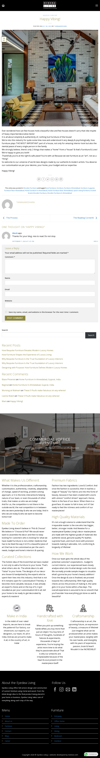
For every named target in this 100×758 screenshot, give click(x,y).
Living (56, 726)
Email (7, 289)
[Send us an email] (68, 689)
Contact (8, 731)
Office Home (59, 721)
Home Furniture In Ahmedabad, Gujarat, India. (40, 379)
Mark (14, 233)
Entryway (58, 716)
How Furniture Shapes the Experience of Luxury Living (27, 354)
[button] (3, 5)
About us (8, 721)
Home (7, 716)
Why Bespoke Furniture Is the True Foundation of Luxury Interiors (32, 359)
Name (7, 278)
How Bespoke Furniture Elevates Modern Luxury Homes (27, 350)
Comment (10, 257)
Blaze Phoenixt (8, 379)
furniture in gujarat (87, 188)
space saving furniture (81, 190)
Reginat (5, 385)
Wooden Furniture (50, 15)
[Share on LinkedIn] (61, 179)
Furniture (8, 726)
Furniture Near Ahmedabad (14, 190)
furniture (60, 188)
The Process (12, 218)
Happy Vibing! (16, 401)
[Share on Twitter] (48, 179)
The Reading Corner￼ (83, 218)
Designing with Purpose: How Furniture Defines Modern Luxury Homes (34, 367)
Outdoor (57, 741)
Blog (7, 736)
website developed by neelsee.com (64, 755)
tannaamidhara (60, 26)
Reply (96, 241)
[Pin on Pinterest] (57, 179)
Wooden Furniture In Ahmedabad (59, 193)
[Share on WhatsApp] (39, 179)
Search (5, 330)
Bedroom (58, 736)
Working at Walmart (11, 390)
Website (8, 301)
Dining (56, 731)
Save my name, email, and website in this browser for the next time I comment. (44, 312)
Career (7, 741)
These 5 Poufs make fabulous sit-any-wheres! (45, 390)
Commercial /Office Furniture (50, 441)
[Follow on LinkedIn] (74, 689)
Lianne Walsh (8, 396)
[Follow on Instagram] (61, 689)
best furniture (51, 188)
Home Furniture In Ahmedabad (36, 190)
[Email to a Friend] (52, 179)
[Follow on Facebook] (55, 689)
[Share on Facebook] (43, 179)
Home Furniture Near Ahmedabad (60, 190)
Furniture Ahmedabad (72, 188)
